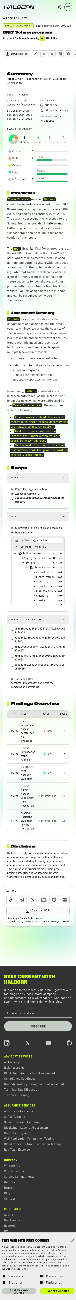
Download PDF (19, 54)
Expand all (26, 547)
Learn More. (22, 1269)
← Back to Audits (15, 18)
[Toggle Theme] (59, 7)
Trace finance (27, 38)
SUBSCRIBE (38, 1026)
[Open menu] (68, 7)
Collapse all (41, 547)
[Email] (65, 899)
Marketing (53, 1282)
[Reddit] (68, 53)
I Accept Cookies (57, 1291)
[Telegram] (43, 53)
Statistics (16, 1282)
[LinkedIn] (60, 53)
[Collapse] (15, 553)
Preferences (54, 1276)
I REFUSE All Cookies (19, 1291)
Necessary (16, 1276)
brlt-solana (55, 223)
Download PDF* (41, 910)
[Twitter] (52, 53)
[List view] (16, 540)
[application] (13, 139)
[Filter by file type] (16, 547)
